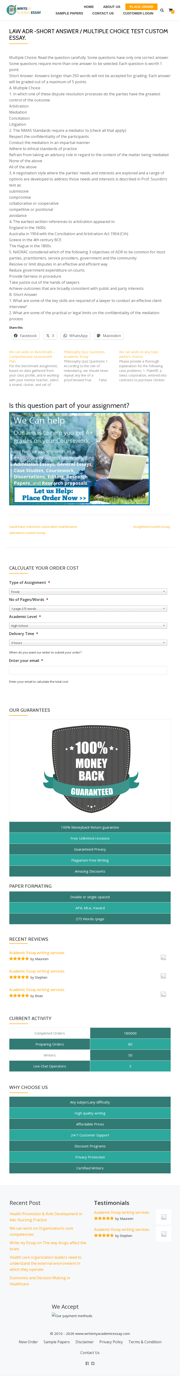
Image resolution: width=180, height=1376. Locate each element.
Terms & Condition (144, 1341)
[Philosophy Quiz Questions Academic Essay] (91, 366)
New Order (28, 1341)
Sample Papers (69, 13)
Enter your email (26, 660)
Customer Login (138, 13)
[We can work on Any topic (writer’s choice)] (146, 366)
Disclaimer (84, 1341)
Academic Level (25, 616)
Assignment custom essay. (152, 527)
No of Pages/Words (28, 599)
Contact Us (103, 13)
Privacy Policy (111, 1341)
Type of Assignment (29, 582)
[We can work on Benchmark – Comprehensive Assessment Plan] (36, 368)
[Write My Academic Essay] (25, 10)
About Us (111, 7)
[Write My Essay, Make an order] (79, 458)
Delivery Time (23, 633)
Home (89, 7)
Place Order (141, 7)
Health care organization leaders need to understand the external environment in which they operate (46, 1263)
